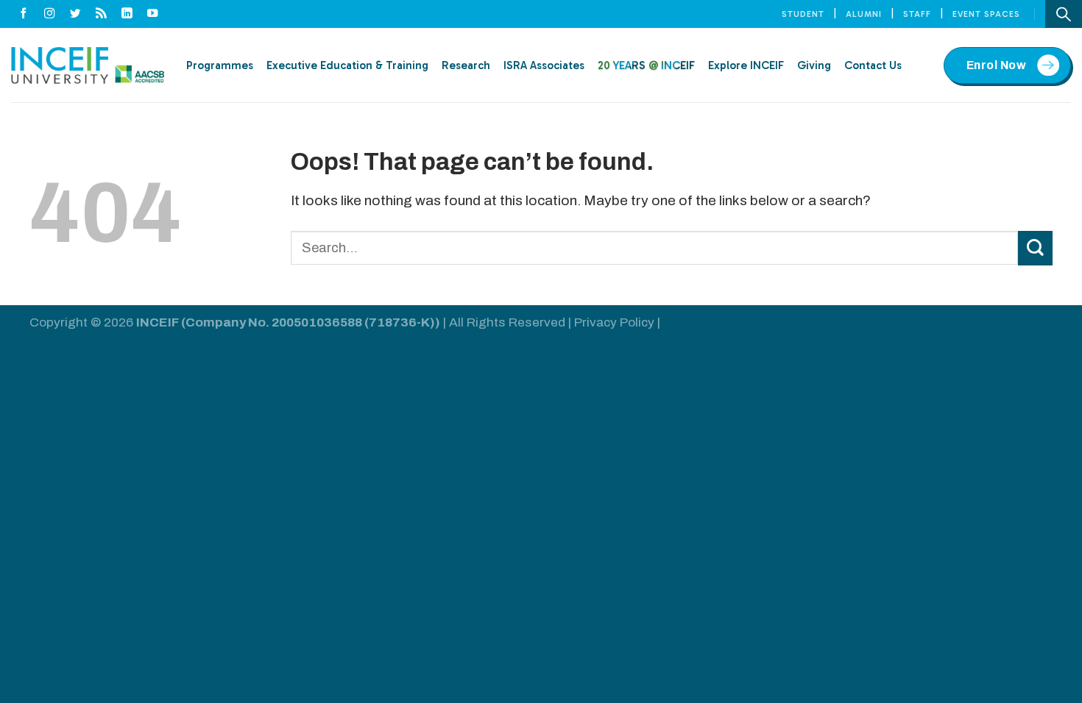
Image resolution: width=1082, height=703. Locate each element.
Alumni (864, 14)
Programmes (219, 65)
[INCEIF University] (87, 65)
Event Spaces (986, 14)
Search (1063, 14)
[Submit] (1035, 248)
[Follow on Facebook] (23, 14)
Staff (917, 14)
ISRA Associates (543, 65)
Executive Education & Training (347, 65)
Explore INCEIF (746, 65)
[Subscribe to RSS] (101, 14)
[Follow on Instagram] (49, 14)
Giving (814, 65)
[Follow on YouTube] (152, 14)
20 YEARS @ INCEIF (646, 65)
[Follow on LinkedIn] (126, 14)
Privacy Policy (614, 322)
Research (466, 65)
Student (803, 14)
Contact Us (873, 65)
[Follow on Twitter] (75, 14)
